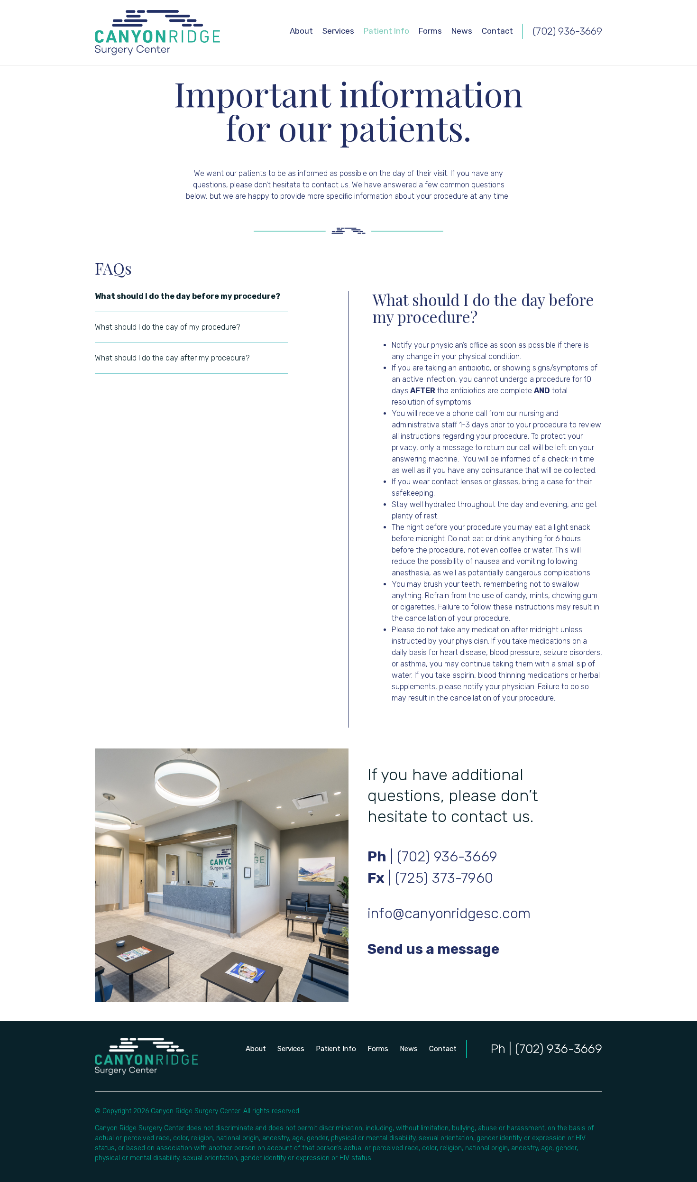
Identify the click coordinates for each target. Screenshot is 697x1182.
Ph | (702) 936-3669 (546, 1049)
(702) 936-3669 (567, 31)
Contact (497, 31)
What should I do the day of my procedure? (167, 327)
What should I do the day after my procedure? (172, 357)
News (461, 31)
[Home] (157, 32)
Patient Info (386, 31)
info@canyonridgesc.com (449, 913)
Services (338, 31)
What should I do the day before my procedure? (187, 296)
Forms (430, 31)
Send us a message (433, 949)
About (301, 31)
